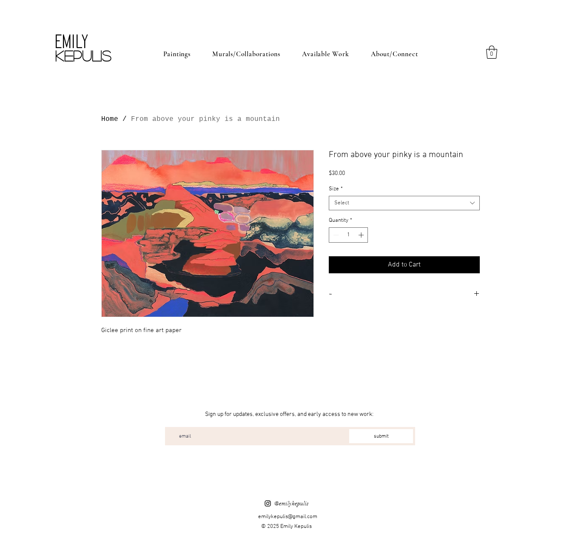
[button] (491, 52)
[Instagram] (268, 503)
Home (109, 119)
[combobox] (404, 203)
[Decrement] (335, 235)
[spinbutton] (348, 235)
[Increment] (362, 235)
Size (336, 189)
